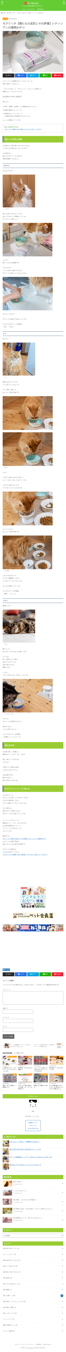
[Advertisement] (33, 870)
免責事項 (39, 1344)
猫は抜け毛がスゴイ (11, 1248)
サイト (5, 1026)
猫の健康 (7, 1289)
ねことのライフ (31, 9)
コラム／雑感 (8, 1331)
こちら (5, 852)
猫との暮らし (9, 1295)
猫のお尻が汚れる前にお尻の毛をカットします (25, 1149)
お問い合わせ (40, 9)
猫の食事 (5, 18)
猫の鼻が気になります (11, 1260)
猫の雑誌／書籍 (9, 1307)
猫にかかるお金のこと (11, 1284)
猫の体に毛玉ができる (11, 1272)
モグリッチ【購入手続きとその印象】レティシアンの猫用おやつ (24, 839)
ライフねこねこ (29, 1347)
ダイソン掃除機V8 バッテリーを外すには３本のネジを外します (31, 1157)
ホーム (24, 9)
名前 (5, 1008)
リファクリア (8, 1319)
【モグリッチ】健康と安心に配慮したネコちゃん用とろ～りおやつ (25, 854)
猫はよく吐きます (10, 1266)
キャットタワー (9, 1254)
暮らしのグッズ (10, 1313)
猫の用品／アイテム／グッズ (14, 1301)
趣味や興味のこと (10, 1325)
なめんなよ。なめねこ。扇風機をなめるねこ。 (25, 1142)
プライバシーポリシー (28, 1344)
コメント (7, 990)
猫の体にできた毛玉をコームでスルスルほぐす (25, 1165)
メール (6, 1017)
